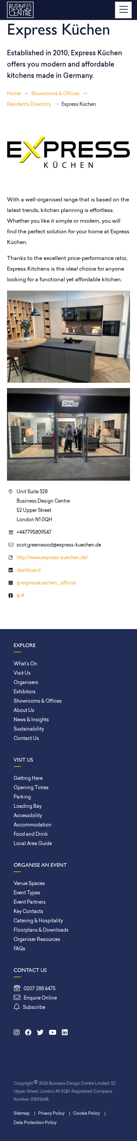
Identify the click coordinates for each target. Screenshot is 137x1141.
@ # (20, 595)
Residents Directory (29, 104)
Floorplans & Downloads (41, 930)
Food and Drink (31, 834)
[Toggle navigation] (123, 10)
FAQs (19, 949)
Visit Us (22, 673)
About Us (24, 710)
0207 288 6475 (40, 989)
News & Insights (31, 720)
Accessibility (28, 815)
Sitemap (22, 1114)
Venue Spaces (29, 883)
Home (14, 94)
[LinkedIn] (65, 1033)
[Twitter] (40, 1033)
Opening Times (31, 788)
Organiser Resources (37, 939)
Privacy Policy (51, 1114)
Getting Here (28, 778)
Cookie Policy (86, 1114)
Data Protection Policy (35, 1123)
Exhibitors (25, 692)
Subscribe (34, 1007)
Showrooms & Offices (55, 94)
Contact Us (26, 738)
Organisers (26, 682)
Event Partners (30, 902)
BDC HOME (20, 10)
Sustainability (29, 729)
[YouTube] (53, 1033)
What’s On (25, 664)
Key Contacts (28, 911)
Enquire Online (40, 998)
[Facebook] (28, 1033)
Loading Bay (28, 806)
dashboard (29, 570)
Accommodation (33, 825)
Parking (22, 797)
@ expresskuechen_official (46, 583)
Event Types (27, 893)
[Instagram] (17, 1033)
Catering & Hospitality (38, 921)
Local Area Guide (33, 843)
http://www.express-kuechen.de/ (52, 558)
